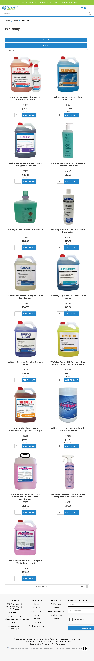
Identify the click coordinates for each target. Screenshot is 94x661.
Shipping (59, 641)
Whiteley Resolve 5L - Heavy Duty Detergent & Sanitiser (25, 164)
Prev (81, 586)
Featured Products (56, 611)
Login (36, 615)
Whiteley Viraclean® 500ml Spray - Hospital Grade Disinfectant (68, 495)
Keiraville (53, 639)
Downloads (36, 622)
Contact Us (36, 611)
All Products (56, 604)
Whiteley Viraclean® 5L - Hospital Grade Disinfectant (25, 561)
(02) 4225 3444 (14, 616)
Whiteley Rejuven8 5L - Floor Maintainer (68, 98)
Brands (56, 608)
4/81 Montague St (14, 604)
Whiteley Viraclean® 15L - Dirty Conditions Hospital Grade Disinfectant (25, 496)
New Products (56, 615)
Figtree (61, 639)
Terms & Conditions (30, 641)
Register (36, 619)
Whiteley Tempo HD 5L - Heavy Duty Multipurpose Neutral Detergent (68, 363)
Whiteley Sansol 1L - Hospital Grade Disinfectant (68, 230)
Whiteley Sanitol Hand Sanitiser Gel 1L (25, 229)
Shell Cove (44, 639)
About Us (36, 608)
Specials (56, 619)
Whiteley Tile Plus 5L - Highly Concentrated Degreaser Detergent (25, 429)
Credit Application (36, 626)
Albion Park (34, 639)
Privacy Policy (47, 641)
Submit (46, 40)
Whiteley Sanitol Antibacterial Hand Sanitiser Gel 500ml (68, 164)
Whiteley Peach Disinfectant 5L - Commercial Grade (25, 98)
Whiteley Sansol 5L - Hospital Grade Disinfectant (25, 296)
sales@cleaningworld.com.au (17, 619)
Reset (45, 45)
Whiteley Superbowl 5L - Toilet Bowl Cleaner (68, 296)
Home (7, 21)
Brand (15, 21)
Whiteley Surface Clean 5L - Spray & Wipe (25, 363)
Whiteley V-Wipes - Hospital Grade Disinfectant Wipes (68, 429)
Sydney (68, 639)
